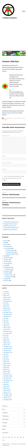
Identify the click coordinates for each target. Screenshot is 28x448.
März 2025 (6, 307)
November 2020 (8, 377)
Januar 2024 (7, 329)
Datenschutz (14, 444)
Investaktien (8, 248)
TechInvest (7, 261)
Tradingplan (5, 416)
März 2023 (6, 341)
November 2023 (8, 333)
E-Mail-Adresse (7, 162)
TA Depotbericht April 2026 (11, 222)
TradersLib (9, 113)
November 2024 (8, 314)
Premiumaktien (10, 252)
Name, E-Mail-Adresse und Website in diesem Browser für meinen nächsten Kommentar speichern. (13, 178)
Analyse (4, 426)
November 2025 (8, 301)
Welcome (4, 406)
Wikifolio (6, 280)
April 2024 (6, 324)
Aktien (5, 240)
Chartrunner (8, 269)
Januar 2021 (7, 373)
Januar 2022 (7, 365)
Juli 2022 (6, 354)
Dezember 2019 (8, 394)
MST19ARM (5, 419)
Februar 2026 (7, 297)
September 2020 (8, 380)
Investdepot (7, 246)
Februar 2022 (7, 363)
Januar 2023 (7, 344)
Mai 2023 (6, 337)
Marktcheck (7, 257)
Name (4, 156)
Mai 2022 (6, 358)
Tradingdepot (7, 267)
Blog (3, 409)
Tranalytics (7, 271)
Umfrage (6, 278)
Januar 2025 (7, 310)
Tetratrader (7, 263)
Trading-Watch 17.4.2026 (10, 224)
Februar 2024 (7, 327)
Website (4, 169)
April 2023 (6, 339)
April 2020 (6, 386)
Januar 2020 (7, 392)
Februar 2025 (7, 308)
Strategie (4, 422)
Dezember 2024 (8, 312)
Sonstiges (6, 259)
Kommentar (6, 135)
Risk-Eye (5, 119)
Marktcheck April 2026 (10, 225)
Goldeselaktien (10, 250)
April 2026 (6, 293)
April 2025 (6, 305)
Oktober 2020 (7, 378)
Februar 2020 (7, 390)
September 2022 (8, 352)
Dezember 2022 (8, 346)
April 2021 (6, 367)
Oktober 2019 (7, 397)
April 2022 (6, 360)
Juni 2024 (6, 320)
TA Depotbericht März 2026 (11, 227)
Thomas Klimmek (8, 118)
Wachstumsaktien (11, 254)
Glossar (23, 118)
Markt (5, 256)
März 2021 (6, 369)
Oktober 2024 (7, 316)
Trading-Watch (9, 276)
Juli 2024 (6, 318)
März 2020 (6, 388)
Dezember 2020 (8, 375)
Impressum (5, 432)
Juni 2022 (6, 356)
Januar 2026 (7, 299)
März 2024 (6, 325)
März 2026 (6, 295)
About (4, 429)
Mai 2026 (6, 291)
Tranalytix (6, 273)
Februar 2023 (7, 342)
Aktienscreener (9, 275)
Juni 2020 (6, 382)
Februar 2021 (7, 371)
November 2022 (8, 348)
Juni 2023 (6, 335)
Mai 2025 (6, 303)
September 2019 (8, 399)
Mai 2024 (6, 322)
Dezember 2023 (8, 331)
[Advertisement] (14, 36)
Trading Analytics (9, 18)
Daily (5, 242)
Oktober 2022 (7, 350)
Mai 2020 (6, 384)
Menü (23, 11)
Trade (5, 265)
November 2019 (8, 396)
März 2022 (6, 361)
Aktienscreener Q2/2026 (10, 229)
